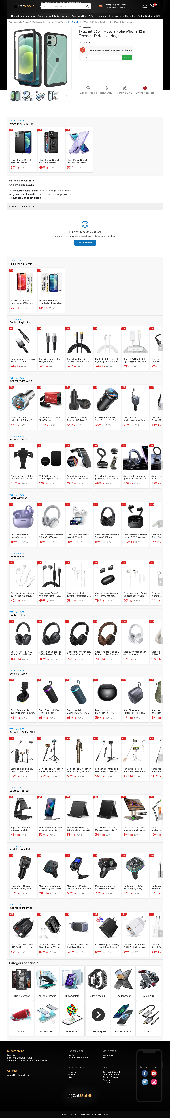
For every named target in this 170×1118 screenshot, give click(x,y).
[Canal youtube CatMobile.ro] (154, 1073)
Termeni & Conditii (112, 1072)
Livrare (72, 1072)
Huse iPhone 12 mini (74, 22)
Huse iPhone (60, 22)
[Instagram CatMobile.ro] (154, 1081)
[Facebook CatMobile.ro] (146, 1073)
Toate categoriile (15, 22)
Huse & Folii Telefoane (32, 22)
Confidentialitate (111, 1074)
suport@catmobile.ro (18, 1075)
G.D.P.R (106, 1082)
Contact (72, 1055)
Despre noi (108, 1055)
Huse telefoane (48, 22)
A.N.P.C (106, 1080)
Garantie (72, 1074)
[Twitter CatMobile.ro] (146, 1081)
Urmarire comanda (78, 1057)
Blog (105, 1057)
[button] (160, 348)
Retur (71, 1077)
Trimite (127, 57)
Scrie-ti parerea (85, 243)
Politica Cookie (110, 1077)
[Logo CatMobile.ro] (23, 5)
